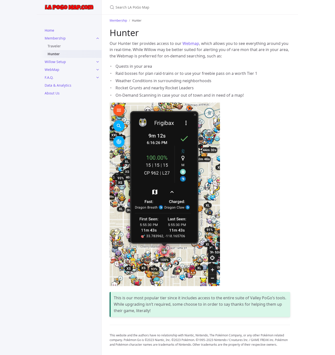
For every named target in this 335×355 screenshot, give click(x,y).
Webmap (190, 43)
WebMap (52, 69)
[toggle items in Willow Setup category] (98, 62)
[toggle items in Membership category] (98, 38)
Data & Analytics (58, 85)
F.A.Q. (49, 77)
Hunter (54, 54)
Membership (55, 38)
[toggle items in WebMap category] (98, 70)
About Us (52, 93)
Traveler (54, 46)
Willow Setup (55, 61)
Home (49, 30)
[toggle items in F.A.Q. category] (98, 77)
